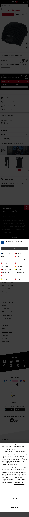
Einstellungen (14, 507)
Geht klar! (15, 498)
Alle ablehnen (14, 503)
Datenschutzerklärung (19, 484)
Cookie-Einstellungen (18, 480)
